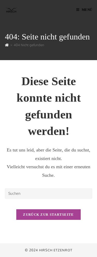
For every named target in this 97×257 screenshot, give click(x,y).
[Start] (7, 45)
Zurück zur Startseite (48, 214)
